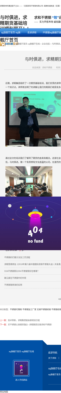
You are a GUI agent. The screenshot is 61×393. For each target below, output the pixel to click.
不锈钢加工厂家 (29, 309)
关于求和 (52, 358)
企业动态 (46, 44)
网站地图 (4, 392)
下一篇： (4, 324)
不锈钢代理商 (16, 309)
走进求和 (31, 32)
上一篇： (4, 320)
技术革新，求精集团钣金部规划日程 (24, 320)
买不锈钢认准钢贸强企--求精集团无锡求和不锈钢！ (30, 324)
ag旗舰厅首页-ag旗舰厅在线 (10, 34)
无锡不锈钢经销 (44, 309)
